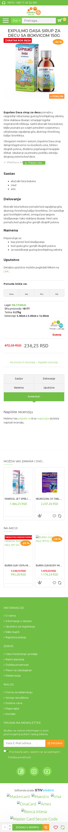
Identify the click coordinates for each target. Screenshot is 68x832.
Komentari (34, 396)
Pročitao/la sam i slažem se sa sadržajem (33, 754)
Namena (19, 387)
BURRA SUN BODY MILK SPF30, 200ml (49, 565)
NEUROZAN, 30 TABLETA (49, 498)
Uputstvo (49, 387)
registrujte (43, 418)
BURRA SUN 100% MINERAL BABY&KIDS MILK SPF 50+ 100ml (18, 565)
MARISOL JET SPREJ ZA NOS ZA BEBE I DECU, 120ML (18, 498)
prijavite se (24, 418)
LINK (6, 271)
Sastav (19, 378)
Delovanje (49, 378)
